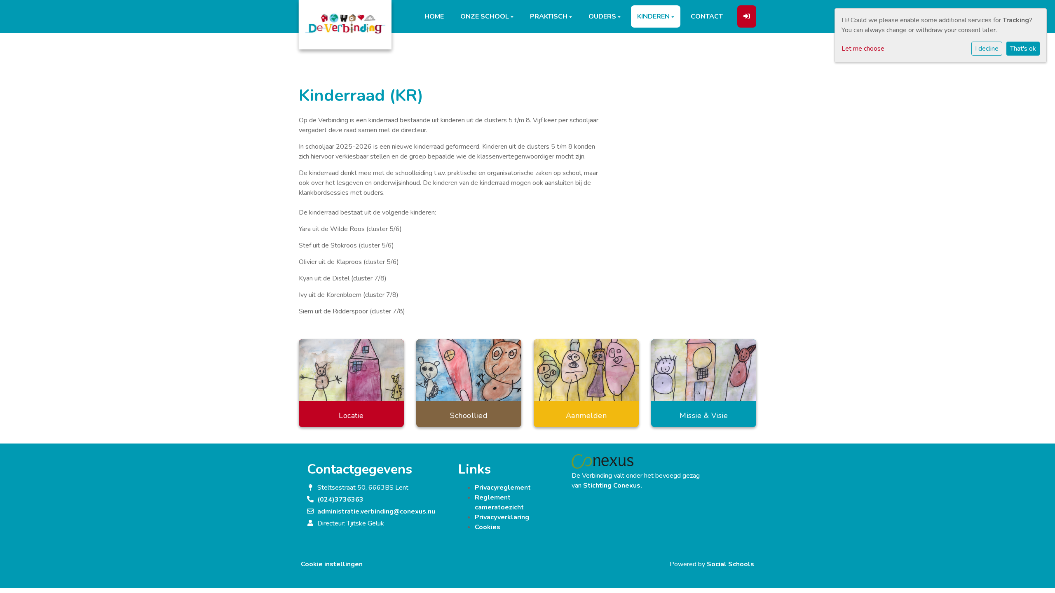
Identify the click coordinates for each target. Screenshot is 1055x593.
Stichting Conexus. (612, 485)
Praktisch (549, 16)
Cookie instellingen (332, 564)
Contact (707, 16)
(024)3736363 (340, 499)
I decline (987, 48)
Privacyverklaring (502, 517)
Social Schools (730, 564)
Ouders (603, 16)
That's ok (1023, 48)
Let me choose (863, 48)
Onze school (485, 16)
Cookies (487, 527)
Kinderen (654, 16)
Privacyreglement (503, 487)
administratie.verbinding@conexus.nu (376, 511)
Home (434, 16)
